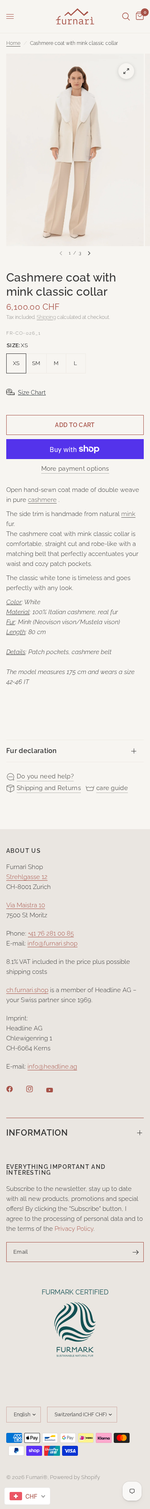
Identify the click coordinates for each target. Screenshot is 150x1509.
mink (128, 514)
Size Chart (32, 392)
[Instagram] (35, 1089)
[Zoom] (126, 71)
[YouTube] (55, 1090)
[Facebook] (15, 1089)
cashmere (42, 500)
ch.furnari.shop (27, 990)
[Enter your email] (135, 1252)
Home (13, 43)
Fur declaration (31, 751)
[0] (138, 16)
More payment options (75, 468)
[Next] (89, 253)
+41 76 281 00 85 (51, 933)
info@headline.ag (52, 1066)
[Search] (126, 16)
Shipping (46, 317)
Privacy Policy (74, 1228)
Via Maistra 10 (25, 905)
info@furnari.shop (53, 943)
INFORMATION (37, 1133)
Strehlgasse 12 (27, 877)
